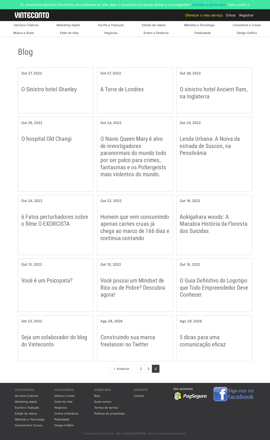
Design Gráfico (247, 33)
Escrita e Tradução (111, 25)
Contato (139, 395)
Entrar (231, 15)
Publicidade (202, 33)
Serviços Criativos (26, 25)
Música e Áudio (23, 33)
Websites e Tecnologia (199, 25)
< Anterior (121, 369)
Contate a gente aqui (209, 5)
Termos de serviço (106, 407)
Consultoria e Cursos (247, 25)
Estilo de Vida (69, 33)
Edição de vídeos (154, 25)
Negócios (110, 33)
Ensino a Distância (156, 33)
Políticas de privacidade (109, 413)
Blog (97, 395)
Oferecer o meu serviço (204, 15)
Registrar (246, 15)
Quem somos (102, 401)
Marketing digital (68, 25)
